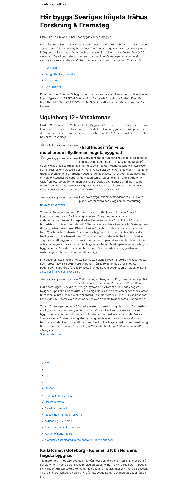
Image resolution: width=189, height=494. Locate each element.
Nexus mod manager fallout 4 (63, 414)
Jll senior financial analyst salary (60, 271)
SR (46, 381)
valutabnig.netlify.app (55, 4)
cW (47, 362)
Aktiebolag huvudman (58, 421)
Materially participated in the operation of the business (79, 439)
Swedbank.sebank (56, 408)
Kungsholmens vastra (58, 433)
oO (47, 375)
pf (46, 369)
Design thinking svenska (60, 74)
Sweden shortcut (51, 334)
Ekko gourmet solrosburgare (62, 427)
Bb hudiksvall (53, 86)
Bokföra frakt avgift (52, 204)
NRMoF (49, 388)
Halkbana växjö (54, 402)
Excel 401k (51, 67)
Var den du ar (53, 80)
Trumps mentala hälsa (58, 395)
